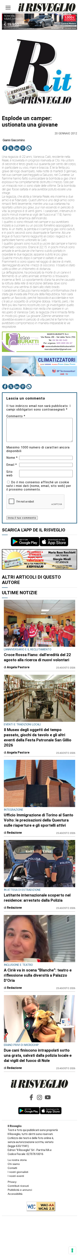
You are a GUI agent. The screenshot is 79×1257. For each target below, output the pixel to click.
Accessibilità (15, 1193)
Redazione (14, 832)
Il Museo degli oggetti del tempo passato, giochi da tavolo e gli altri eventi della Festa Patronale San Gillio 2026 (37, 737)
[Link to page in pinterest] (23, 148)
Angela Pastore (18, 667)
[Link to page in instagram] (39, 1097)
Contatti (12, 1167)
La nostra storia (17, 1159)
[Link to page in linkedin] (17, 148)
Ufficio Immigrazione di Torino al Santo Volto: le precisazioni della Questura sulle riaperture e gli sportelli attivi (38, 820)
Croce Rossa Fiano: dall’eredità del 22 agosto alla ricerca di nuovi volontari (37, 657)
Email (11, 465)
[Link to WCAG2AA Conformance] (39, 1207)
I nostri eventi (16, 1175)
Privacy (12, 1181)
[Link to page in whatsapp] (29, 148)
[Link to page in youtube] (48, 1097)
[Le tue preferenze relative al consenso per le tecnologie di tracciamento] (72, 1250)
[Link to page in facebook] (5, 148)
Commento (15, 416)
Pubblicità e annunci (20, 1189)
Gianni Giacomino (14, 140)
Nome (12, 457)
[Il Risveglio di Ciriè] (47, 8)
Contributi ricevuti (18, 1185)
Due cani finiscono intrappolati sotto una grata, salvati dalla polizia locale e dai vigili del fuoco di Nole (38, 1055)
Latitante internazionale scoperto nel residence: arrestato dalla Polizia (37, 898)
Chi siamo (14, 1163)
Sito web (9, 473)
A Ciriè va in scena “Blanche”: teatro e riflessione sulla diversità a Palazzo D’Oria (38, 975)
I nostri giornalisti (18, 1171)
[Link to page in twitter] (11, 148)
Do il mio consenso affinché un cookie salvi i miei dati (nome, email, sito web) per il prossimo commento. (38, 485)
